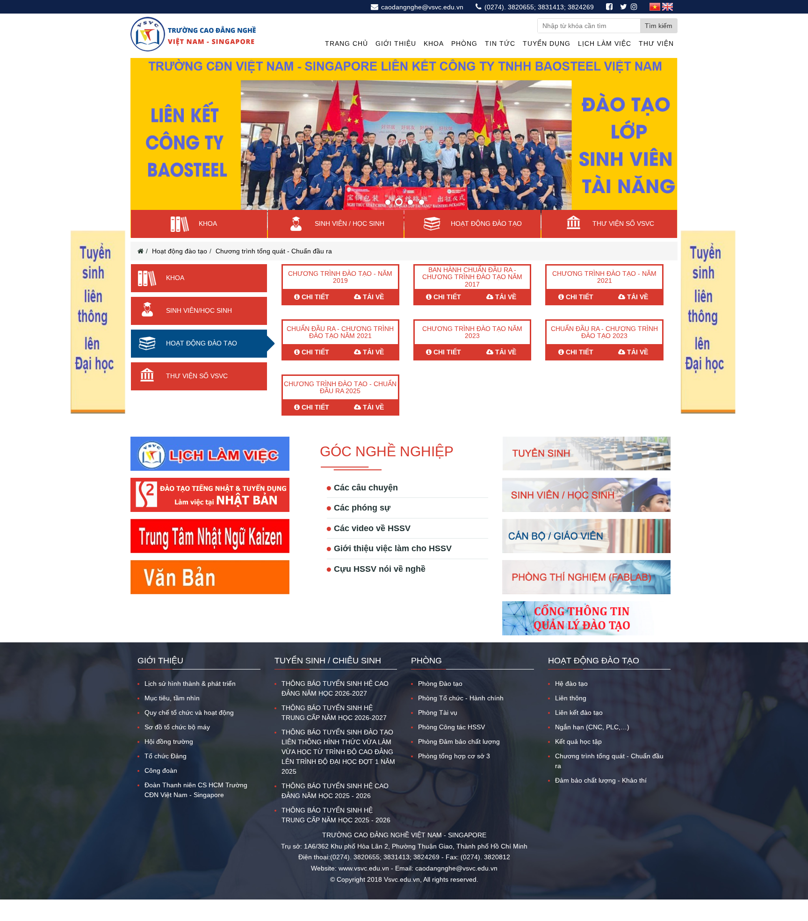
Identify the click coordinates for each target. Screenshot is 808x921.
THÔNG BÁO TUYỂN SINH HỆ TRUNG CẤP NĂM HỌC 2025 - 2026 (335, 830)
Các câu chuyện (366, 503)
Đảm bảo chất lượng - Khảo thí (601, 795)
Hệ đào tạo (571, 699)
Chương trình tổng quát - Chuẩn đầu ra (274, 266)
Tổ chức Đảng (165, 771)
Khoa (434, 43)
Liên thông (570, 713)
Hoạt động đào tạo (179, 266)
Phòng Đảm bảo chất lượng (459, 757)
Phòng (464, 43)
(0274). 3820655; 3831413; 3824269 (538, 7)
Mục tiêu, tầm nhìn (172, 713)
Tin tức (500, 43)
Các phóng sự (362, 523)
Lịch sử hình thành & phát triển (190, 699)
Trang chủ (346, 43)
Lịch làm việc (604, 43)
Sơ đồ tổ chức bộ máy (177, 742)
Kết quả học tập (578, 757)
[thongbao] (98, 412)
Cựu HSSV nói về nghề (380, 584)
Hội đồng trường (168, 757)
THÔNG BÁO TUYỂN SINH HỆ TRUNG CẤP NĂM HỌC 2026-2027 (334, 728)
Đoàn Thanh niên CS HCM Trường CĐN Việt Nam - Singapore (195, 805)
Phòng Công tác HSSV (451, 742)
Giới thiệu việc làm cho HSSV (393, 563)
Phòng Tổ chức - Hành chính (461, 713)
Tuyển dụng (546, 43)
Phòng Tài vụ (437, 728)
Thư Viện (656, 43)
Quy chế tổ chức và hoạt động (189, 728)
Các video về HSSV (372, 543)
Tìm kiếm (658, 25)
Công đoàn (160, 786)
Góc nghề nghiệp (387, 467)
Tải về (372, 312)
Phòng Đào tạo (440, 699)
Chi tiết (314, 312)
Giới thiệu (395, 43)
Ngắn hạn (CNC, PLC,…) (592, 742)
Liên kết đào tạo (579, 728)
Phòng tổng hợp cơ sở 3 (454, 771)
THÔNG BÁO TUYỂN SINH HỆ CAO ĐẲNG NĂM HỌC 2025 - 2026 (335, 806)
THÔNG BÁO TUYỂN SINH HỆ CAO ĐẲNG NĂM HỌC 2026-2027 (335, 703)
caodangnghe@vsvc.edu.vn (421, 7)
